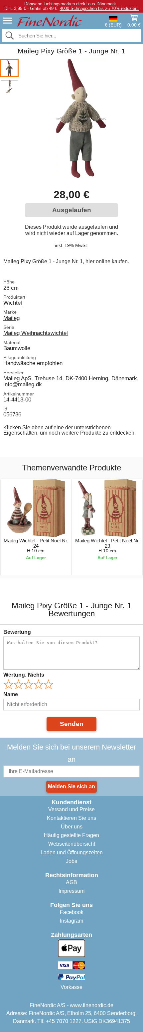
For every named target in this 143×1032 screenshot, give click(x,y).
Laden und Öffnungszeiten (72, 852)
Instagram (71, 921)
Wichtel (12, 302)
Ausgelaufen (71, 210)
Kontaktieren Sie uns (71, 818)
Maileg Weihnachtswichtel (35, 333)
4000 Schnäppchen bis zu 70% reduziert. (99, 8)
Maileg (11, 318)
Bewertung (17, 632)
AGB (71, 882)
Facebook (71, 912)
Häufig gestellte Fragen (71, 835)
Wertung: (23, 675)
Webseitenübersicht (71, 844)
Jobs (71, 861)
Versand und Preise (71, 809)
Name (10, 694)
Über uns (71, 826)
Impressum (71, 891)
